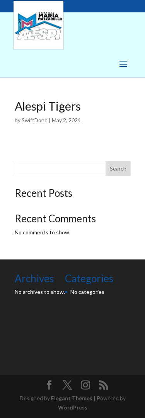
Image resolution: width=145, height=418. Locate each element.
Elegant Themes (71, 398)
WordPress (72, 407)
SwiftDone (35, 120)
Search (118, 168)
